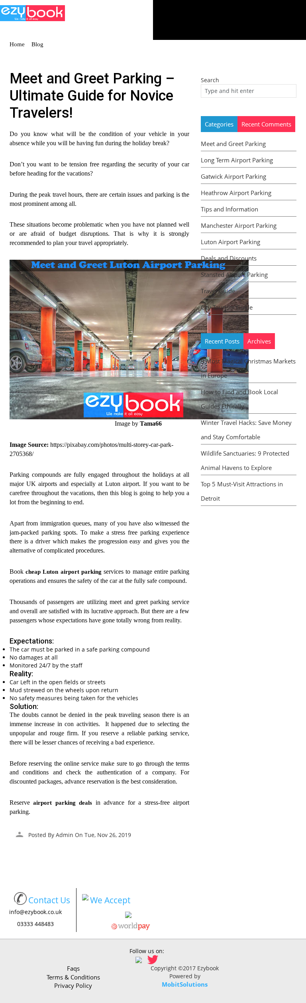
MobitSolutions (185, 984)
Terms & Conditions (73, 977)
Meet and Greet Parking (233, 144)
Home (17, 44)
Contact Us (49, 900)
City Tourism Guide (227, 307)
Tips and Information (229, 209)
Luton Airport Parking (230, 242)
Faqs (73, 968)
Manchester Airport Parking (239, 225)
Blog (37, 44)
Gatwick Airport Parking (233, 176)
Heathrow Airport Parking (236, 193)
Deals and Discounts (229, 258)
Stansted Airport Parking (234, 274)
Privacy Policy (73, 985)
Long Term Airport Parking (237, 160)
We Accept (110, 900)
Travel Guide (218, 291)
